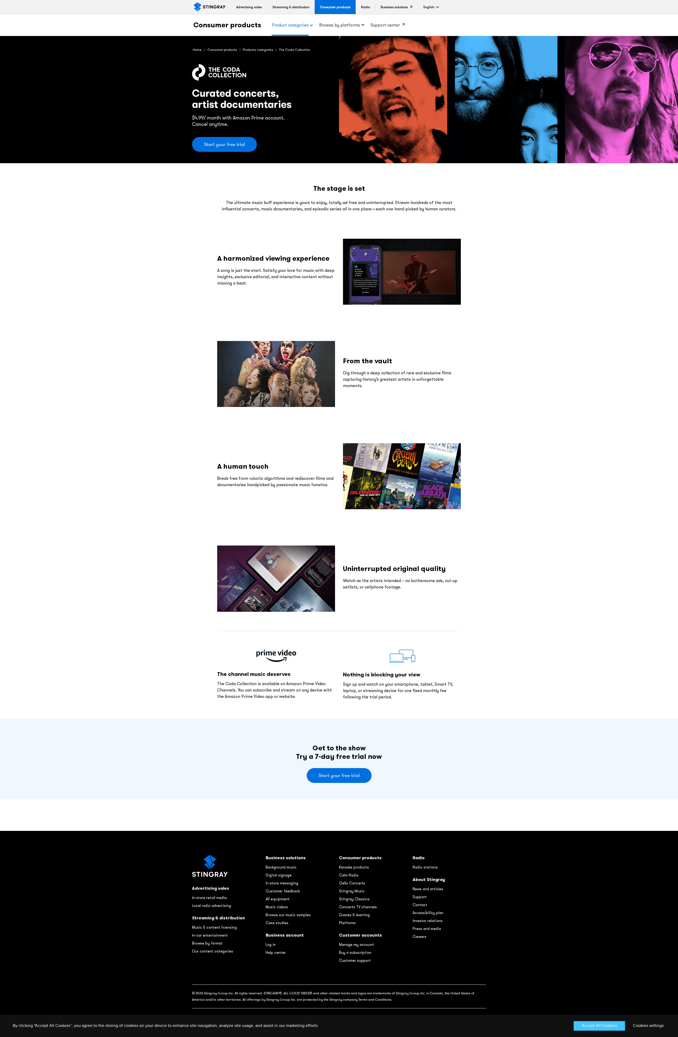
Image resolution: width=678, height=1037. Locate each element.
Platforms (347, 922)
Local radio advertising (211, 905)
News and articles (428, 889)
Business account (285, 935)
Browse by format (207, 943)
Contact (420, 904)
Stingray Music (352, 891)
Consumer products (227, 24)
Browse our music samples (288, 914)
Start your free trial (224, 144)
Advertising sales (210, 888)
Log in (271, 944)
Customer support (355, 960)
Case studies (277, 922)
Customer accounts (360, 935)
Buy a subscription (355, 952)
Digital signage (279, 875)
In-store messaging (282, 883)
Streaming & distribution (218, 918)
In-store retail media (209, 897)
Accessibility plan (428, 912)
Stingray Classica (354, 899)
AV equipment (277, 899)
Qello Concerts (352, 883)
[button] (429, 7)
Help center (276, 952)
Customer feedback (283, 891)
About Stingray (429, 879)
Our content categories (212, 951)
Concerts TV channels (358, 907)
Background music (281, 867)
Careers (419, 936)
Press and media (427, 928)
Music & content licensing (214, 927)
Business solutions (286, 858)
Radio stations (425, 867)
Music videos (277, 907)
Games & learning (354, 914)
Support (420, 896)
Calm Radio (349, 875)
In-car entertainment (210, 935)
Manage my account (356, 944)
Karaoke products (354, 867)
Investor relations (428, 920)
